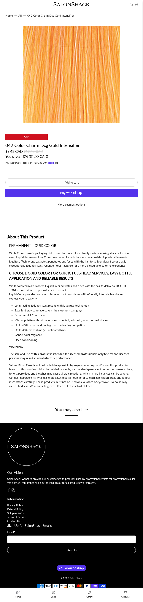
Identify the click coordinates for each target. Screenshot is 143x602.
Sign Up (72, 550)
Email (11, 532)
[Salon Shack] (71, 4)
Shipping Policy (16, 513)
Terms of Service (16, 517)
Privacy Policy (15, 505)
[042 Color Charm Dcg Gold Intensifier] (71, 74)
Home (9, 15)
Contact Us (13, 521)
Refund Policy (15, 509)
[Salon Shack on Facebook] (9, 490)
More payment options (71, 204)
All (20, 15)
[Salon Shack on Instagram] (13, 490)
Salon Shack (76, 578)
